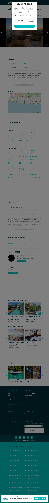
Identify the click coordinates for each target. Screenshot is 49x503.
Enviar (24, 26)
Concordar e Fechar (40, 498)
